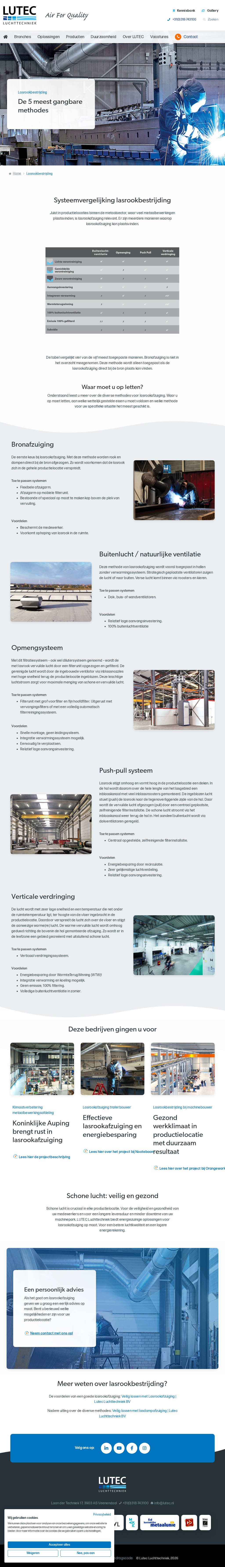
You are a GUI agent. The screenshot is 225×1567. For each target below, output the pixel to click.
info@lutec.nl (164, 1503)
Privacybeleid (102, 1514)
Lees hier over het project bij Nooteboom (121, 1152)
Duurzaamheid (103, 37)
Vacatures (159, 37)
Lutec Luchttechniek (154, 1558)
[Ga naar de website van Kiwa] (205, 1522)
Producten (75, 37)
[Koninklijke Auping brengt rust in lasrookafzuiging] (42, 1069)
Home (17, 173)
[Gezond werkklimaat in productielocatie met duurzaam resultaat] (183, 1069)
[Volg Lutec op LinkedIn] (106, 1448)
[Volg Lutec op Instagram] (144, 1448)
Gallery (212, 11)
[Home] (5, 37)
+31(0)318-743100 (184, 19)
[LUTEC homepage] (19, 15)
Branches (22, 37)
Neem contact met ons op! (51, 1333)
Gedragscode (122, 1558)
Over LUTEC (133, 37)
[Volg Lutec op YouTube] (119, 1448)
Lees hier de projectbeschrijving (44, 1157)
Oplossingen (49, 37)
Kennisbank (186, 11)
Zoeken (213, 19)
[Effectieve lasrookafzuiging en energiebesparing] (112, 1069)
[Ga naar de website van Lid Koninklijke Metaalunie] (159, 1522)
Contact (191, 37)
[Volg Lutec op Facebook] (131, 1448)
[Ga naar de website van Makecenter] (132, 1522)
